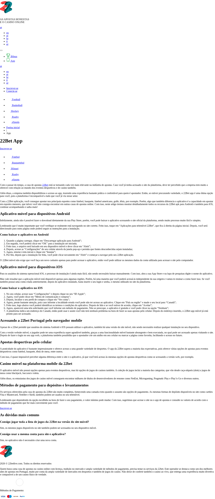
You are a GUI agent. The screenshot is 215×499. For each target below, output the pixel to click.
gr (7, 44)
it (7, 41)
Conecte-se (11, 91)
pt (1, 27)
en (7, 32)
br (7, 38)
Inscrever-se (12, 88)
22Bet (45, 185)
